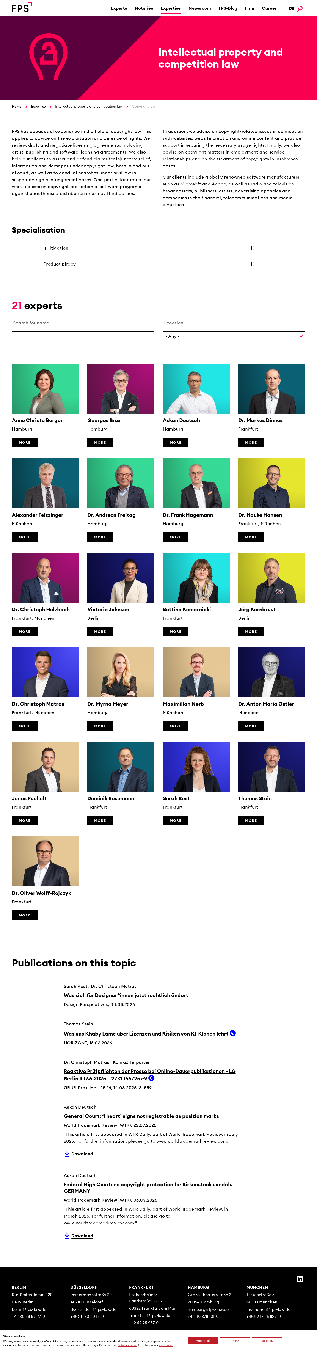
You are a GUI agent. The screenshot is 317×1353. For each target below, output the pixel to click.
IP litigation (56, 248)
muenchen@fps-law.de (268, 1309)
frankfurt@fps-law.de (149, 1315)
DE (291, 8)
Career (269, 8)
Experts (119, 8)
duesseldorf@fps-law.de (93, 1309)
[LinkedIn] (299, 1279)
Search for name (31, 322)
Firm (249, 8)
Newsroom (199, 8)
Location (174, 322)
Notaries (144, 8)
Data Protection (127, 1345)
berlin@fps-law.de (29, 1309)
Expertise (171, 8)
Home (17, 106)
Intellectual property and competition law (88, 106)
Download (82, 1154)
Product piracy (60, 264)
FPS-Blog (228, 8)
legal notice (166, 1345)
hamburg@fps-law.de (208, 1309)
